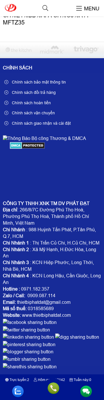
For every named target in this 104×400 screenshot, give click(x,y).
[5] (52, 49)
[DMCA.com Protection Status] (27, 147)
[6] (18, 49)
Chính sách (17, 67)
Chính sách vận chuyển (33, 113)
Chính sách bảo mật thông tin (38, 82)
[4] (85, 49)
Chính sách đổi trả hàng (33, 92)
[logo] (10, 12)
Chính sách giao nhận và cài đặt (41, 123)
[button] (45, 8)
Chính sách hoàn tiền (31, 103)
